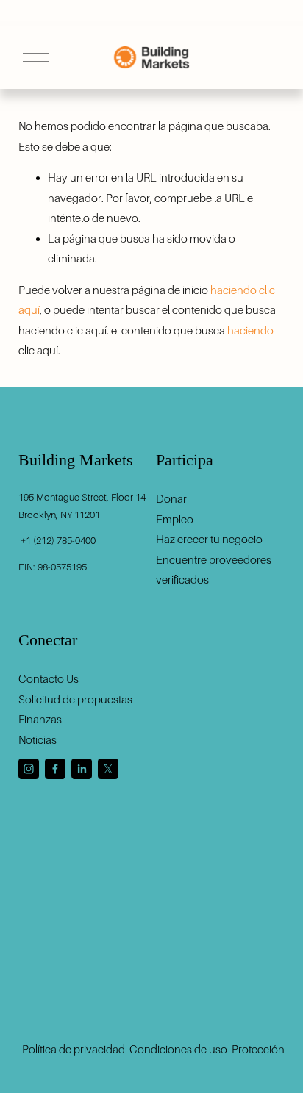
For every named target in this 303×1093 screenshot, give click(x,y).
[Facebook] (55, 769)
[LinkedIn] (81, 769)
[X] (108, 769)
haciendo (250, 330)
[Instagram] (28, 769)
